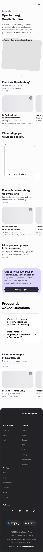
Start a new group (29, 414)
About (5, 473)
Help (5, 440)
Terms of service (16, 536)
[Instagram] (26, 510)
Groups (24, 430)
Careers (6, 487)
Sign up (6, 430)
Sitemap (25, 464)
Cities (24, 445)
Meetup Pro (7, 482)
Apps (5, 492)
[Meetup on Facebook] (5, 510)
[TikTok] (33, 510)
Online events (27, 450)
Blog (4, 478)
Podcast (6, 497)
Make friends (27, 460)
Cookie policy (31, 539)
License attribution (19, 543)
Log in (5, 435)
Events (24, 435)
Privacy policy (28, 536)
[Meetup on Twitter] (12, 510)
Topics (24, 440)
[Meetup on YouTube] (19, 510)
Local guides (26, 455)
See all (5, 91)
